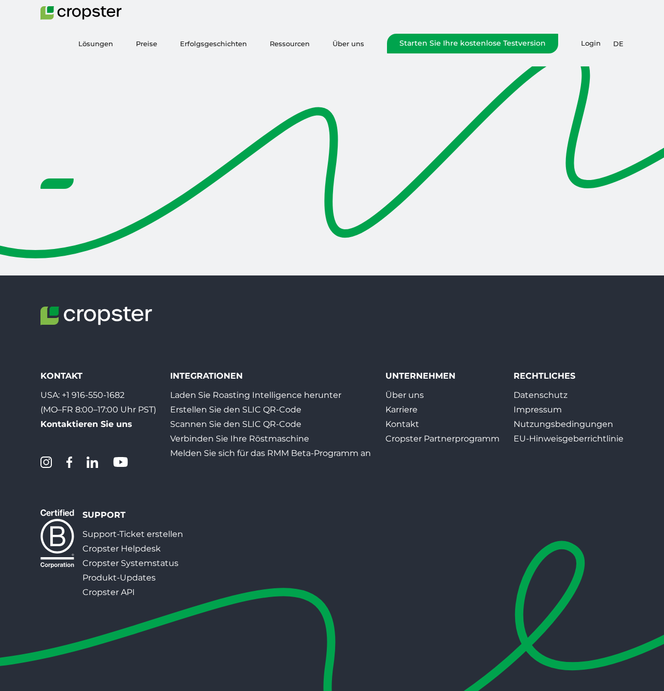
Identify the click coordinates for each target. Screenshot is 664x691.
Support (104, 515)
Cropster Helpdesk (121, 549)
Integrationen (206, 376)
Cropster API (108, 592)
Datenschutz (541, 395)
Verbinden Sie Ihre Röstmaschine (239, 439)
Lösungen (95, 43)
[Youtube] (120, 462)
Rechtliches (544, 376)
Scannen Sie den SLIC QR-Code (235, 424)
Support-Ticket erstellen (132, 534)
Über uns (348, 43)
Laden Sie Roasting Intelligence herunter (255, 395)
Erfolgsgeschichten (213, 43)
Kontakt (402, 424)
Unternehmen (420, 376)
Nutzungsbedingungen (563, 424)
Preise (146, 43)
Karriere (401, 409)
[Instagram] (46, 462)
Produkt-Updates (119, 578)
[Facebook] (69, 462)
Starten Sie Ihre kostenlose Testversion (472, 43)
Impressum (538, 409)
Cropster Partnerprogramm (442, 439)
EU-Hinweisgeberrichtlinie (569, 439)
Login (591, 43)
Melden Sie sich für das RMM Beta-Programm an (270, 453)
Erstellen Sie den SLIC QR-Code (235, 409)
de (618, 43)
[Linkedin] (92, 462)
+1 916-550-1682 (93, 395)
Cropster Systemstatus (130, 563)
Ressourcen (290, 43)
